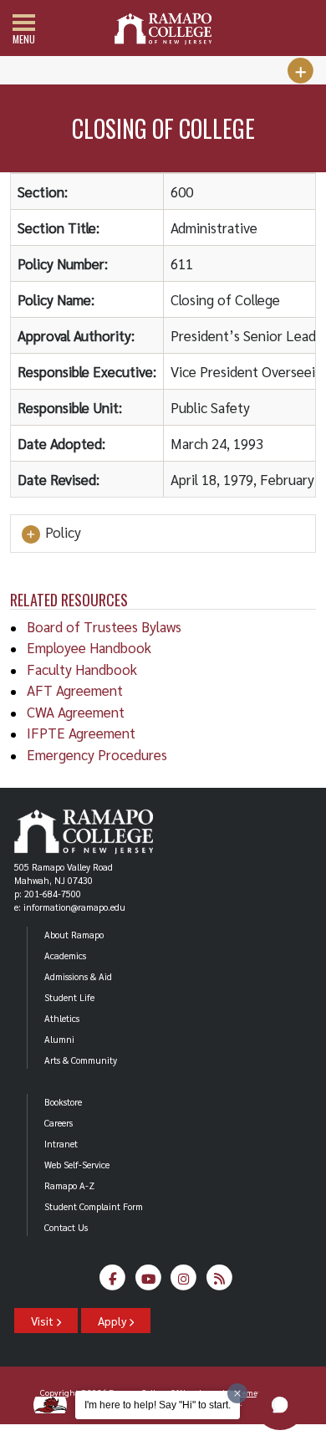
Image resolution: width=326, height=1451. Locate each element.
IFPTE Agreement (81, 732)
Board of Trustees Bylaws (104, 626)
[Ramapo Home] (163, 29)
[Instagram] (184, 1282)
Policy (61, 532)
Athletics (61, 1018)
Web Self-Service (77, 1164)
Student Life (69, 997)
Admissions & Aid (78, 976)
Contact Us (66, 1227)
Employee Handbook (89, 647)
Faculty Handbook (82, 669)
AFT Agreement (75, 690)
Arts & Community (80, 1060)
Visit (43, 1320)
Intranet (61, 1143)
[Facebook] (113, 1282)
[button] (280, 1405)
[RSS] (219, 1282)
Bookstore (63, 1102)
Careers (58, 1122)
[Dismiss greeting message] (237, 1393)
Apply (113, 1320)
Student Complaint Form (93, 1206)
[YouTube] (148, 1282)
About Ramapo (74, 934)
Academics (65, 955)
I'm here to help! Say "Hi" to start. (157, 1405)
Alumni (59, 1039)
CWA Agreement (76, 711)
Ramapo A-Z (69, 1185)
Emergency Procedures (97, 754)
